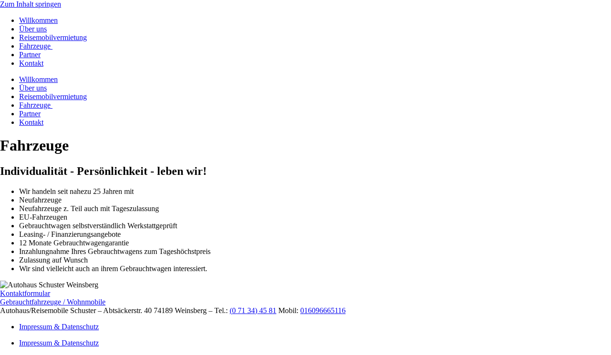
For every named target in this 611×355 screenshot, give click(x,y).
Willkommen (38, 20)
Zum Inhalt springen (30, 4)
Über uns (33, 29)
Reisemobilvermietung (53, 37)
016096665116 (323, 310)
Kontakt (31, 63)
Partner (30, 55)
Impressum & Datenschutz (59, 327)
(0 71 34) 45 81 (253, 310)
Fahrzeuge (36, 46)
